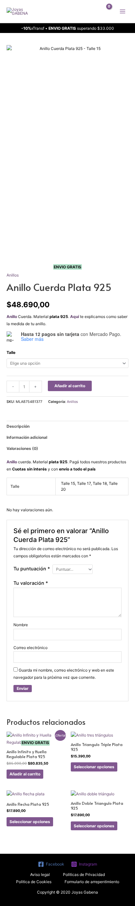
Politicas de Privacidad (84, 874)
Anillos (13, 275)
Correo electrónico (30, 647)
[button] (90, 11)
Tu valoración (30, 583)
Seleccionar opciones (94, 766)
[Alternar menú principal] (122, 11)
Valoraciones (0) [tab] (22, 448)
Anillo (12, 316)
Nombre (20, 624)
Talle (11, 352)
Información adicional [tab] (27, 437)
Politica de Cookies (33, 881)
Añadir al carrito (69, 385)
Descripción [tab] (18, 426)
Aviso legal (40, 874)
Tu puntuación (31, 568)
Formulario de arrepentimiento (92, 881)
